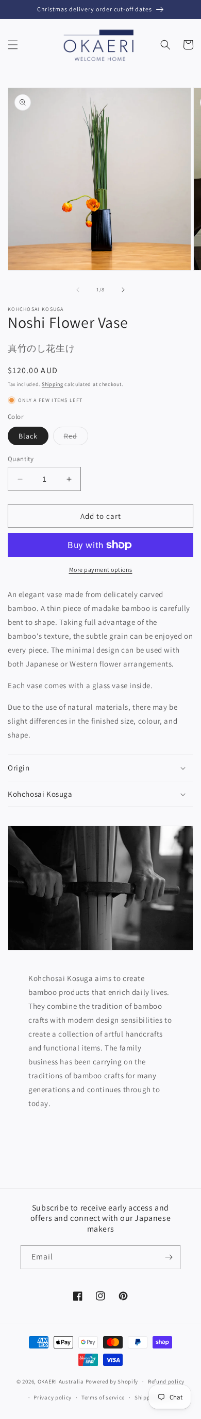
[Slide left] (77, 289)
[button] (13, 44)
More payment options (100, 569)
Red (76, 438)
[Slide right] (123, 289)
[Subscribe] (168, 1257)
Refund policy (166, 1381)
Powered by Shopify (112, 1381)
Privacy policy (53, 1397)
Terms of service (103, 1397)
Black (28, 436)
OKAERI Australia (61, 1381)
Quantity (21, 458)
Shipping (52, 384)
